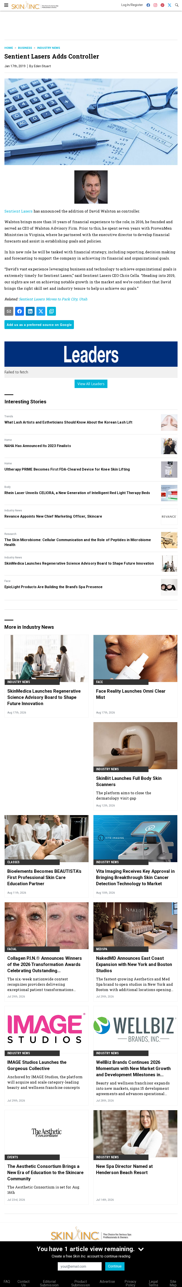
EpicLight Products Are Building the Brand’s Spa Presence (53, 587)
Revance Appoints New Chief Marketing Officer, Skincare (53, 516)
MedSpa (101, 949)
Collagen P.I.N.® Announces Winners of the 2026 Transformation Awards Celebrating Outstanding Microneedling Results (44, 965)
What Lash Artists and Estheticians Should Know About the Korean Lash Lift (68, 422)
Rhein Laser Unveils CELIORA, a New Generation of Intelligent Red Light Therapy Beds (77, 493)
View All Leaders (91, 383)
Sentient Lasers (18, 211)
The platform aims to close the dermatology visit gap (123, 795)
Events (12, 1157)
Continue (115, 1266)
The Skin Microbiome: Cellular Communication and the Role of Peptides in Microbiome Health (77, 542)
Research (10, 534)
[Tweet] (40, 311)
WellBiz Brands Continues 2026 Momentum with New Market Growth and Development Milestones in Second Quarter (133, 1069)
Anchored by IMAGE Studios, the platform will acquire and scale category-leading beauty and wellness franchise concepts (45, 1082)
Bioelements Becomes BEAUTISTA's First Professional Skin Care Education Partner (44, 877)
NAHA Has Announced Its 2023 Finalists (37, 446)
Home (8, 47)
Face (7, 581)
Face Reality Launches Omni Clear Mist (131, 694)
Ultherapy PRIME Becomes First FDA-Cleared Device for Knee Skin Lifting (67, 469)
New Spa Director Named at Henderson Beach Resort (124, 1169)
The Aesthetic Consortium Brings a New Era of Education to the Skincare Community (45, 1172)
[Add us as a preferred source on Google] (51, 311)
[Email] (8, 311)
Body (7, 487)
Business (25, 47)
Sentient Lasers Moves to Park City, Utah (53, 299)
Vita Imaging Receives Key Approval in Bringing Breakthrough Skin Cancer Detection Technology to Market (135, 877)
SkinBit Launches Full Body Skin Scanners (129, 781)
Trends (8, 416)
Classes (13, 862)
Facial (12, 949)
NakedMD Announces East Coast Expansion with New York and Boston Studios (134, 964)
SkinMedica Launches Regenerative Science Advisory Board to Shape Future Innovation (79, 563)
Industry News (48, 47)
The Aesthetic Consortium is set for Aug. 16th (43, 1190)
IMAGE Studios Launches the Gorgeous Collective (37, 1065)
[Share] (19, 311)
